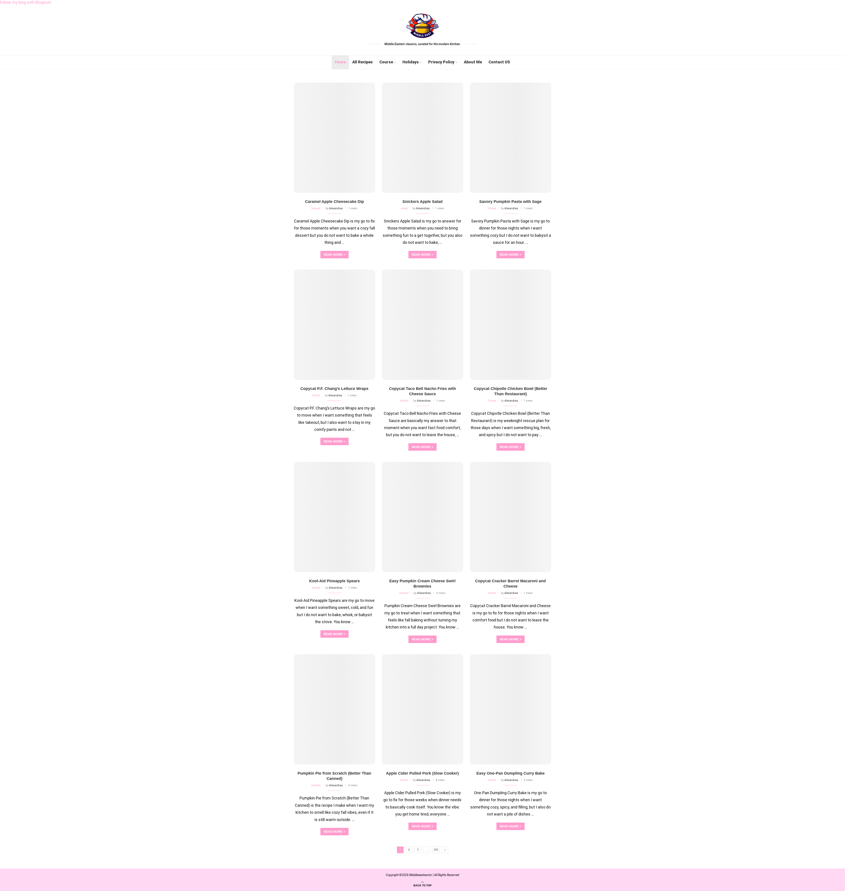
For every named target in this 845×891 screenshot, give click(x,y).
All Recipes (362, 62)
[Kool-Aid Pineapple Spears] (334, 517)
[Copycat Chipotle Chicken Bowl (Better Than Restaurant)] (510, 325)
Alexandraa (336, 208)
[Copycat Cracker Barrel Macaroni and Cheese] (510, 517)
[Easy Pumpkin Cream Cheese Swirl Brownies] (422, 517)
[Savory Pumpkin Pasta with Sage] (510, 138)
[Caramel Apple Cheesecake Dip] (334, 138)
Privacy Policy (441, 62)
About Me (473, 62)
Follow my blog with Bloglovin (25, 2)
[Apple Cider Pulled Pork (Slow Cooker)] (422, 709)
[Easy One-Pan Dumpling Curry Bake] (510, 709)
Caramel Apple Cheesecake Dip (334, 201)
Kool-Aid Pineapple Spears (334, 581)
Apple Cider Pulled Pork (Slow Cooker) (422, 773)
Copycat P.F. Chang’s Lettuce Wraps (334, 388)
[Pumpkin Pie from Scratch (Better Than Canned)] (334, 709)
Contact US (499, 62)
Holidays (410, 62)
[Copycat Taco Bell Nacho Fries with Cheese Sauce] (422, 325)
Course (386, 62)
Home (340, 62)
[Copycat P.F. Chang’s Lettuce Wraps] (334, 325)
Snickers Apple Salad (422, 201)
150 (436, 849)
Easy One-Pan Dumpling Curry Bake (510, 773)
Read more (333, 254)
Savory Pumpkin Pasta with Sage (510, 201)
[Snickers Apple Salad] (422, 138)
